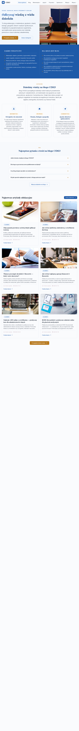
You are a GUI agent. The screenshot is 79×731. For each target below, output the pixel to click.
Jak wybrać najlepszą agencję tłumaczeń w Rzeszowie (56, 275)
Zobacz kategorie (26, 37)
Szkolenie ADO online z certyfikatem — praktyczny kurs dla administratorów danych (20, 321)
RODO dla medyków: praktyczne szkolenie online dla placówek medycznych (58, 321)
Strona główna (22, 2)
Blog (29, 2)
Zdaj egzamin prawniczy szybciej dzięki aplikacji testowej (19, 229)
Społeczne (59, 2)
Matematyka (36, 2)
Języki (44, 2)
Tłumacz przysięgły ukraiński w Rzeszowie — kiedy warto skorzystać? (18, 275)
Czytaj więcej (7, 242)
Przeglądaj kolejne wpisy (38, 343)
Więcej (67, 2)
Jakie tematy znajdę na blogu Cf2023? (22, 158)
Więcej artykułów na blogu (38, 184)
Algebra (6, 224)
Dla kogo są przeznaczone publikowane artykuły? (26, 164)
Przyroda (51, 2)
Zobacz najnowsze (69, 197)
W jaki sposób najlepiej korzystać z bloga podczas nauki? (28, 177)
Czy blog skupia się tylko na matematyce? (23, 171)
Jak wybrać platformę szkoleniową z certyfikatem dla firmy (58, 229)
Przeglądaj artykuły (9, 37)
